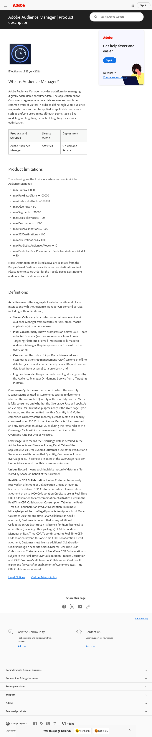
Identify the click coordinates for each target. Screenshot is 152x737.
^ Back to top (141, 618)
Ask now (22, 646)
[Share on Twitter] (72, 608)
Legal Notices (16, 577)
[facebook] (35, 724)
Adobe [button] (9, 703)
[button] (132, 5)
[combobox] (117, 16)
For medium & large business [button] (22, 678)
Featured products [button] (16, 711)
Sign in (143, 5)
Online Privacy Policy (44, 577)
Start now (90, 646)
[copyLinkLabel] (88, 608)
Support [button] (10, 694)
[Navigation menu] (5, 5)
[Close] (130, 730)
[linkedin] (54, 724)
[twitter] (48, 724)
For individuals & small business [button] (24, 670)
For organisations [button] (15, 686)
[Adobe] (18, 5)
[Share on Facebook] (64, 608)
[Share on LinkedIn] (80, 608)
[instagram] (41, 724)
